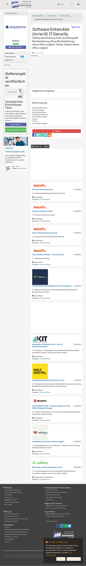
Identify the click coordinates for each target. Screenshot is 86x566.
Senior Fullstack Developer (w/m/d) (44, 233)
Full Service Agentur (51, 490)
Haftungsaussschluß (26, 550)
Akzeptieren (61, 559)
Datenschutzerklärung (40, 550)
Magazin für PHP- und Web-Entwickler (57, 505)
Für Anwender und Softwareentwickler (16, 532)
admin (18, 166)
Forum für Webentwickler (12, 514)
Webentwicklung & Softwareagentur (56, 492)
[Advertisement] (56, 71)
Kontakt (13, 550)
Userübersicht (50, 500)
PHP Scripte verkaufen (11, 537)
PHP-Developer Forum (11, 516)
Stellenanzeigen (14, 57)
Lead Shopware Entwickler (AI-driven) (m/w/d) (48, 380)
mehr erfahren (16, 124)
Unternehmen (9, 53)
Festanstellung (45, 199)
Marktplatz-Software (11, 500)
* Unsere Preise (9, 539)
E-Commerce (8, 495)
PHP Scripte (8, 504)
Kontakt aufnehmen (16, 47)
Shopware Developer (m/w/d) (42, 211)
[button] (72, 4)
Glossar (7, 542)
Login (61, 4)
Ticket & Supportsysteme (12, 502)
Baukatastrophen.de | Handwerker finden (58, 514)
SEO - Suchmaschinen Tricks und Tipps (16, 519)
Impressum (9, 60)
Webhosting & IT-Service (53, 495)
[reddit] (49, 136)
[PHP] (21, 4)
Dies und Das (22, 168)
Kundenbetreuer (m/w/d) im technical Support (48, 442)
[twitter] (38, 136)
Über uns (7, 527)
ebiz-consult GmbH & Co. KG (26, 555)
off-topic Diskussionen (11, 521)
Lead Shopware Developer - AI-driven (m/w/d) (48, 255)
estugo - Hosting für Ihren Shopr (55, 516)
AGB (18, 550)
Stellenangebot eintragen (17, 130)
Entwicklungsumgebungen (12, 490)
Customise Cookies (73, 559)
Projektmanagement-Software (13, 492)
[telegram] (46, 136)
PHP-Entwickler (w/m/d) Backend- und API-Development (51, 286)
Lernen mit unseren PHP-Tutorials (56, 508)
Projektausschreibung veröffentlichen (16, 534)
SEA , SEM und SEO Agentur (54, 497)
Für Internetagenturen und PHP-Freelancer (17, 529)
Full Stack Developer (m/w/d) (42, 189)
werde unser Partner (52, 521)
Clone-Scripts (8, 497)
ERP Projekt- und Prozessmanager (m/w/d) (47, 467)
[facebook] (34, 136)
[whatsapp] (42, 136)
